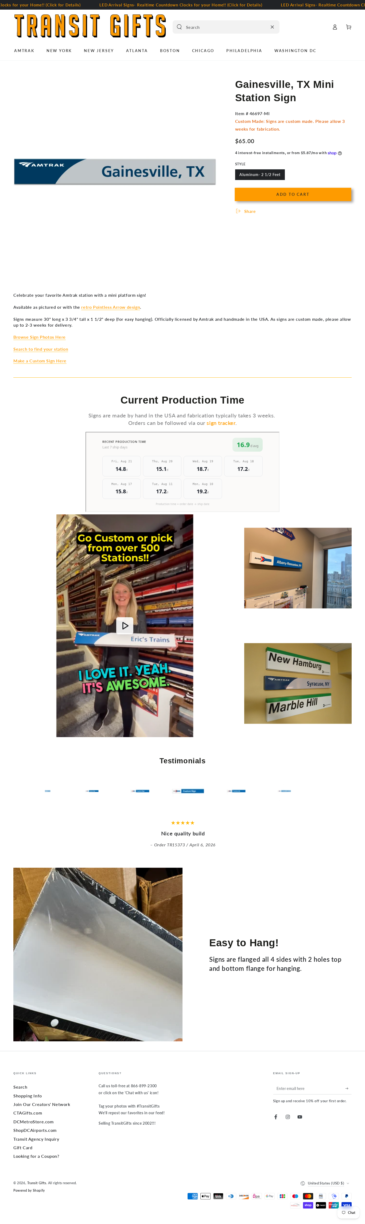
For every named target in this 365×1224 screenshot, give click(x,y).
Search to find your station (40, 348)
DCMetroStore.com (33, 1121)
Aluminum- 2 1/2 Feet (260, 176)
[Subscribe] (348, 1088)
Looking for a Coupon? (36, 1156)
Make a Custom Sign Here (40, 360)
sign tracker (221, 423)
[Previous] (50, 791)
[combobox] (220, 27)
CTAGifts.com (27, 1112)
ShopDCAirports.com (35, 1130)
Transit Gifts (36, 1183)
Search (20, 1086)
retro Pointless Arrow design (110, 307)
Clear (262, 27)
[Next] (314, 791)
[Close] (272, 27)
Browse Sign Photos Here (39, 336)
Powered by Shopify (29, 1190)
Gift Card (22, 1147)
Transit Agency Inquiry (36, 1138)
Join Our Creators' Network (41, 1104)
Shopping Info (27, 1095)
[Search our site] (179, 27)
